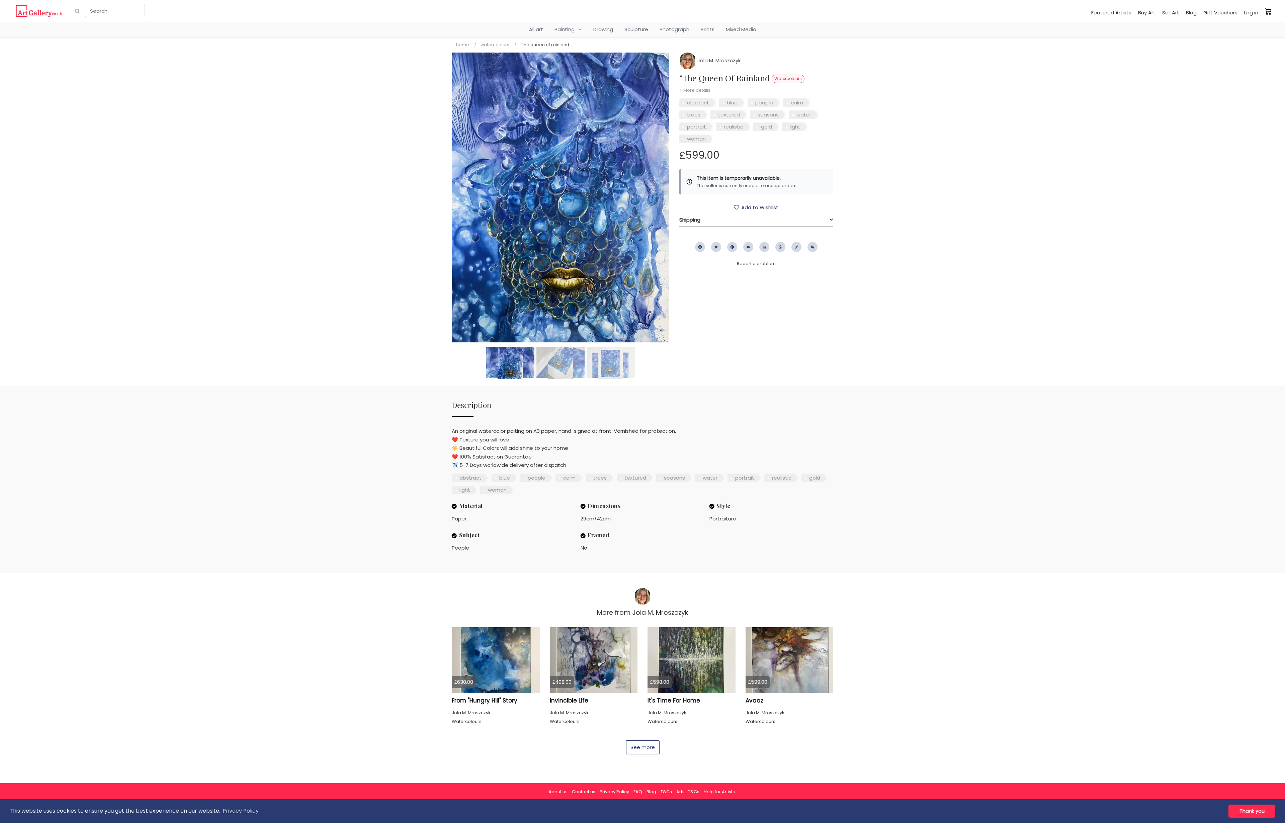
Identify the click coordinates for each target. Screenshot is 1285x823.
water (803, 114)
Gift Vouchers (1220, 12)
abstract (698, 102)
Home (462, 45)
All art (536, 29)
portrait (696, 126)
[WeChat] (812, 247)
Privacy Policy (614, 792)
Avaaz (754, 700)
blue (732, 102)
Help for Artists (719, 792)
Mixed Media (741, 29)
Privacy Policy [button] (241, 811)
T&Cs (666, 792)
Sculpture (636, 29)
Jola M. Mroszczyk (718, 60)
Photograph (674, 29)
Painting (566, 29)
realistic (733, 126)
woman (696, 138)
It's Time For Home (674, 700)
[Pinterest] (732, 247)
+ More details (694, 90)
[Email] (748, 247)
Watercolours (495, 45)
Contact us (583, 792)
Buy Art (1146, 12)
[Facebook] (700, 247)
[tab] (756, 220)
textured (729, 114)
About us (558, 792)
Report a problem (756, 263)
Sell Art (1170, 12)
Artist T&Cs (687, 792)
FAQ (637, 792)
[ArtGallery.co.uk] (39, 11)
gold (766, 126)
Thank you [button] (1252, 811)
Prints (707, 29)
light (795, 126)
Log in (1251, 12)
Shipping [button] (689, 219)
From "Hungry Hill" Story (484, 700)
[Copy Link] (796, 247)
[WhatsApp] (780, 247)
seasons (768, 114)
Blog (1191, 12)
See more (642, 747)
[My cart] (1268, 11)
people (764, 102)
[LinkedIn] (764, 247)
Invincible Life (569, 700)
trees (693, 114)
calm (797, 102)
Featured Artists (1111, 12)
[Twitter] (716, 247)
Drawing (603, 29)
